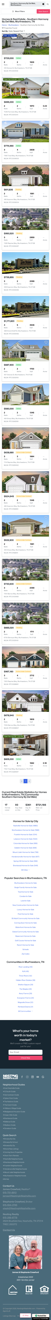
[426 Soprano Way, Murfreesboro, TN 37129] (25, 482)
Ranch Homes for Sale (25, 945)
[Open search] (48, 4)
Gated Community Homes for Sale (25, 932)
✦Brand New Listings (11, 1149)
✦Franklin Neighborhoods (12, 1166)
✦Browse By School (10, 1142)
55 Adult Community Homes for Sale (25, 918)
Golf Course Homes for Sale (25, 940)
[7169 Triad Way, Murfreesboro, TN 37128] (25, 131)
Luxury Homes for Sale (25, 909)
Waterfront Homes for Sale (25, 927)
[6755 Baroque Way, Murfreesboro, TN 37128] (25, 613)
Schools (26, 949)
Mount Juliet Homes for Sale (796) (25, 852)
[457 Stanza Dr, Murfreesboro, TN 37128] (25, 350)
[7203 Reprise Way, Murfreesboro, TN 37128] (25, 657)
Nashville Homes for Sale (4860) (25, 826)
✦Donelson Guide (9, 1128)
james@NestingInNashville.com (19, 1196)
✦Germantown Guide (11, 1095)
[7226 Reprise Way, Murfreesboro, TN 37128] (25, 219)
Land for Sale (25, 901)
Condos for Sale (26, 896)
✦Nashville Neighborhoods (13, 1159)
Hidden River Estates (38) (25, 980)
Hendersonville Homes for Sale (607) (25, 857)
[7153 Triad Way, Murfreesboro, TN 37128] (25, 745)
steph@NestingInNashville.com (19, 1208)
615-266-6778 (10, 1217)
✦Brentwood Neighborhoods (13, 1162)
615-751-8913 (9, 1192)
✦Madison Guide (9, 1125)
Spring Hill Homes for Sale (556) (26, 861)
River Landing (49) (25, 967)
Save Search (43, 11)
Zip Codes (25, 954)
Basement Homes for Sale (25, 936)
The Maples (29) (25, 989)
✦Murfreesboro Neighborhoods (14, 1176)
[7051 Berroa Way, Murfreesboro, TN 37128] (25, 569)
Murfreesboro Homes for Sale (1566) (25, 830)
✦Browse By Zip (9, 1145)
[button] (3, 4)
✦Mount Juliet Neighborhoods (14, 1172)
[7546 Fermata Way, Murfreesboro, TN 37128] (25, 87)
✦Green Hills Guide (10, 1115)
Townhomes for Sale (25, 892)
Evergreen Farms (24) (25, 998)
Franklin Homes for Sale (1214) (25, 834)
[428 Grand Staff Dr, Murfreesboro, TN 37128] (25, 306)
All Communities (24, 1011)
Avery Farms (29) (25, 993)
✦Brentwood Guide (10, 1118)
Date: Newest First (16, 31)
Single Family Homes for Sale (25, 887)
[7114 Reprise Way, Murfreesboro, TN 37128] (25, 438)
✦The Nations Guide (10, 1102)
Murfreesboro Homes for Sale (25, 883)
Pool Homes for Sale (25, 914)
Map (27, 1315)
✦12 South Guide (9, 1091)
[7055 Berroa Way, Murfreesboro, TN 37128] (25, 701)
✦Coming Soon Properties (12, 1152)
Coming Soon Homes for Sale (25, 923)
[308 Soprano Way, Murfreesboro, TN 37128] (25, 263)
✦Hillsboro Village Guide (12, 1108)
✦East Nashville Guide (11, 1088)
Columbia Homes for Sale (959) (25, 843)
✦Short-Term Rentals (11, 1155)
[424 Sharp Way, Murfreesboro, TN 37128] (25, 394)
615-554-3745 (10, 1205)
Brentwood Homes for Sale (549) (25, 865)
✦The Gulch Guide (10, 1105)
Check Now (25, 1058)
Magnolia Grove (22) (25, 1002)
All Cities (24, 870)
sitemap (6, 1179)
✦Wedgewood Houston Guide (14, 1112)
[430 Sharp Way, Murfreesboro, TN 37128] (25, 526)
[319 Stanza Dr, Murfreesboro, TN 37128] (25, 44)
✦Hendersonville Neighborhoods (15, 1169)
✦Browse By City (9, 1139)
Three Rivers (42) (25, 976)
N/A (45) (25, 971)
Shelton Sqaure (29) (25, 985)
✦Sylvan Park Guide (10, 1098)
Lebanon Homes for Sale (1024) (25, 839)
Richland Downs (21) (25, 1007)
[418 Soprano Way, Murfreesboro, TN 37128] (25, 175)
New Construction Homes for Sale (25, 905)
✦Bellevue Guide (9, 1122)
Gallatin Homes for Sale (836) (25, 848)
